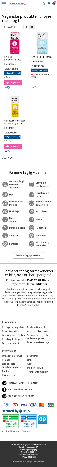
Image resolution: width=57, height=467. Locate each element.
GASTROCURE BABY (41, 57)
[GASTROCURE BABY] (42, 43)
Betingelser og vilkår (13, 327)
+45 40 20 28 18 (35, 280)
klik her (41, 284)
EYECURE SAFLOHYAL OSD (13, 58)
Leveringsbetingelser (13, 335)
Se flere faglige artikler (28, 255)
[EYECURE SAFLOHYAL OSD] (15, 43)
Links (30, 359)
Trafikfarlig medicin (37, 371)
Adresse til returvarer (39, 331)
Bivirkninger (8, 375)
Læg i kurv (15, 82)
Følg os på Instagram (21, 396)
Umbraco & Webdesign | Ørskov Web (28, 461)
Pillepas (6, 359)
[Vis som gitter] (31, 27)
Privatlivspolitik (10, 331)
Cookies (6, 371)
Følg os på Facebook (20, 389)
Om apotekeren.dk (12, 355)
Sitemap (26, 431)
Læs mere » (10, 63)
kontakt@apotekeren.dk (23, 383)
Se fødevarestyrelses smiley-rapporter (38, 337)
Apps (30, 363)
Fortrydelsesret (10, 343)
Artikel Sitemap (10, 431)
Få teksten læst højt (38, 342)
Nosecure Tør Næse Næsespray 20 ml (14, 122)
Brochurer (32, 355)
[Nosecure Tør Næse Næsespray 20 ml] (15, 107)
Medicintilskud (35, 367)
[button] (3, 3)
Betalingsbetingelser (13, 339)
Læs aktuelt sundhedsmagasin (11, 365)
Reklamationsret (36, 327)
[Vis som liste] (26, 27)
